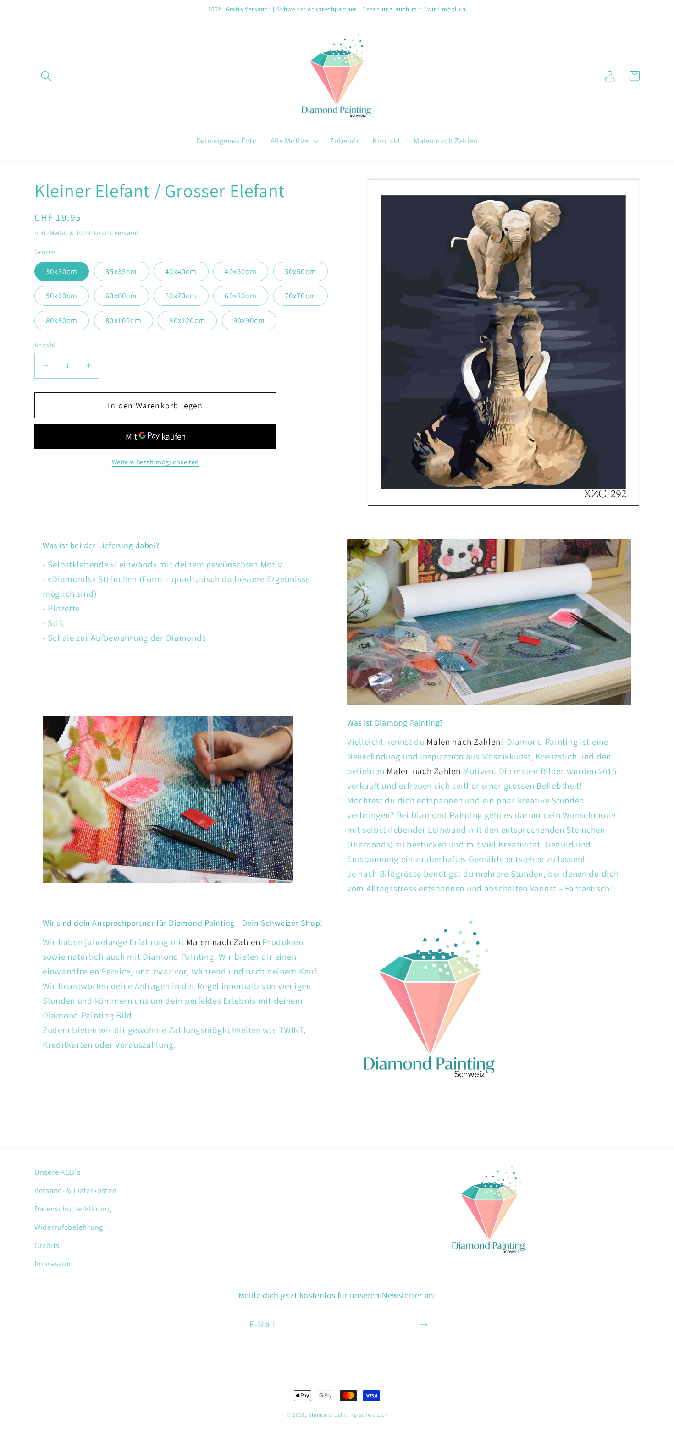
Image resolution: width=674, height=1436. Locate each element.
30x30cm (61, 271)
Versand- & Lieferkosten (75, 1190)
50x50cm (300, 271)
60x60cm (121, 296)
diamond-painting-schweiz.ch (347, 1414)
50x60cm (61, 296)
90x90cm (249, 320)
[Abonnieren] (423, 1324)
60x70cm (181, 296)
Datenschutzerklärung (72, 1209)
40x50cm (240, 271)
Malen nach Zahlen (463, 742)
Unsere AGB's (57, 1172)
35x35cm (121, 271)
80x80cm (61, 320)
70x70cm (300, 296)
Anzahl (44, 344)
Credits (47, 1245)
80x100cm (123, 320)
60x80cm (240, 296)
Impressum (53, 1264)
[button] (46, 76)
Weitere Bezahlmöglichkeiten (155, 461)
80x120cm (187, 320)
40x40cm (181, 271)
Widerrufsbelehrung (68, 1227)
